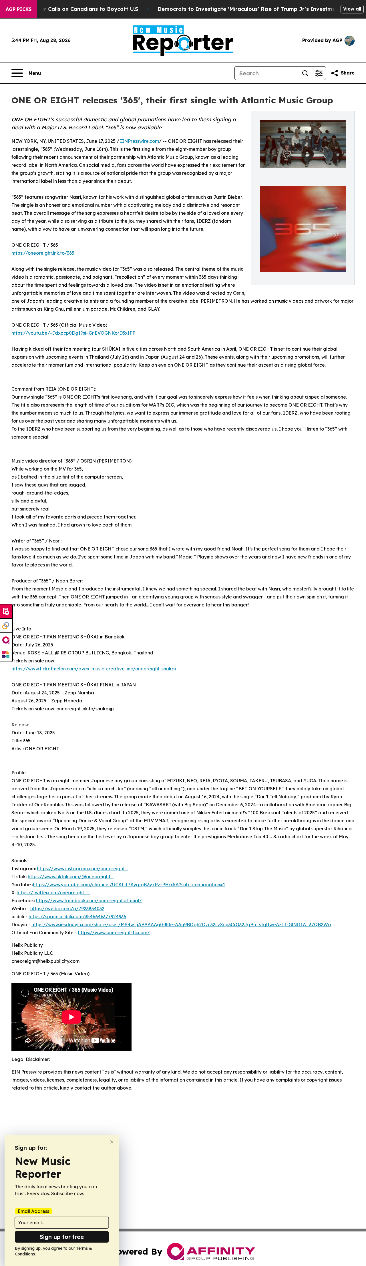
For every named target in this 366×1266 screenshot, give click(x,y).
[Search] (305, 73)
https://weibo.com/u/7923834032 (67, 908)
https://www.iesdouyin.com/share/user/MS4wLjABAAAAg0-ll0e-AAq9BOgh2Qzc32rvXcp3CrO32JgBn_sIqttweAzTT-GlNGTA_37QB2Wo (181, 924)
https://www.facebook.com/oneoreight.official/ (89, 900)
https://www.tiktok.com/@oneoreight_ (71, 876)
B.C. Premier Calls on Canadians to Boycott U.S (76, 9)
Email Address (33, 1211)
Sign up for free (62, 1236)
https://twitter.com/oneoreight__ (53, 892)
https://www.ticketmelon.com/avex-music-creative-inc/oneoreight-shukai (93, 669)
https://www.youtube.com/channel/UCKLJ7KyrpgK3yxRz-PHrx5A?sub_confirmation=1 (129, 884)
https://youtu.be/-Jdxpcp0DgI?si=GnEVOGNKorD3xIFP (73, 333)
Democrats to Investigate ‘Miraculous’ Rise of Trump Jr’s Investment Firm (256, 9)
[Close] (111, 1142)
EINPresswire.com (139, 141)
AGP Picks (18, 9)
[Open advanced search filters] (319, 73)
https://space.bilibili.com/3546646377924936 (77, 916)
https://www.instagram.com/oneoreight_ (82, 868)
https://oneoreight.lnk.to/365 (42, 253)
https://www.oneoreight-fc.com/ (114, 932)
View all (352, 9)
